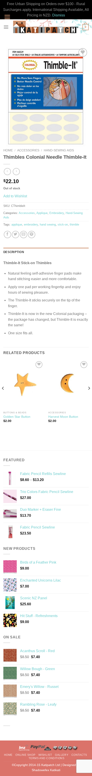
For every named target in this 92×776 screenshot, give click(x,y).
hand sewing (48, 224)
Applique (42, 213)
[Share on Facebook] (7, 234)
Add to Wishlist (15, 196)
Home (8, 150)
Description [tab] (13, 252)
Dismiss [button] (58, 15)
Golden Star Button (16, 416)
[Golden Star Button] (23, 384)
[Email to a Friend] (23, 234)
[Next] (89, 397)
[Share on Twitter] (15, 234)
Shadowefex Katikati (46, 770)
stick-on (63, 224)
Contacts (79, 754)
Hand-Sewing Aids (59, 150)
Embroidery (56, 213)
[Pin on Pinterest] (31, 234)
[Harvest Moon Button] (68, 384)
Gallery (61, 754)
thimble (74, 224)
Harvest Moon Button (63, 416)
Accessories (28, 150)
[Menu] (6, 27)
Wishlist (45, 754)
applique (16, 224)
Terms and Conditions (46, 758)
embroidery (31, 224)
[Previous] (3, 397)
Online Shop (25, 754)
